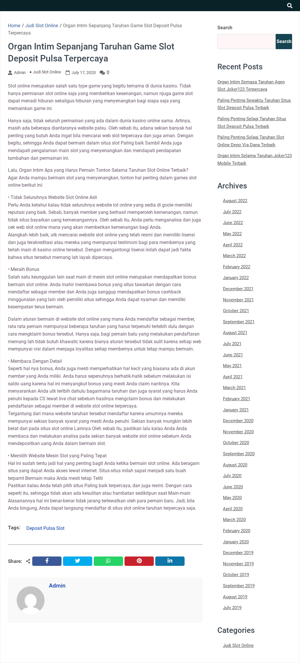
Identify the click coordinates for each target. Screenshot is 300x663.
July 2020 (232, 475)
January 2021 (236, 410)
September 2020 (239, 453)
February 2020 (236, 530)
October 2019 (236, 574)
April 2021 (233, 376)
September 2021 (239, 321)
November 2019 (238, 563)
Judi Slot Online (47, 72)
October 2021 (236, 310)
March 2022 (234, 255)
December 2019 (238, 552)
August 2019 (235, 597)
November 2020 (238, 431)
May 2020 (232, 497)
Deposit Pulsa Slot (45, 528)
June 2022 (233, 222)
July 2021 (232, 343)
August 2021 (235, 332)
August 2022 (235, 200)
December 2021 (238, 288)
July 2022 (232, 211)
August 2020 (235, 465)
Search (224, 27)
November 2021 (238, 300)
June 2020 (233, 486)
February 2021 (236, 398)
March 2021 (234, 387)
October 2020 (236, 442)
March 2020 (234, 519)
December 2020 (238, 420)
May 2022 (232, 233)
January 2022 (236, 277)
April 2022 (233, 245)
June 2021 (233, 355)
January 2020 (236, 542)
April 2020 (233, 508)
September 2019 (239, 585)
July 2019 (232, 607)
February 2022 (236, 266)
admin (20, 72)
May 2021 (232, 365)
